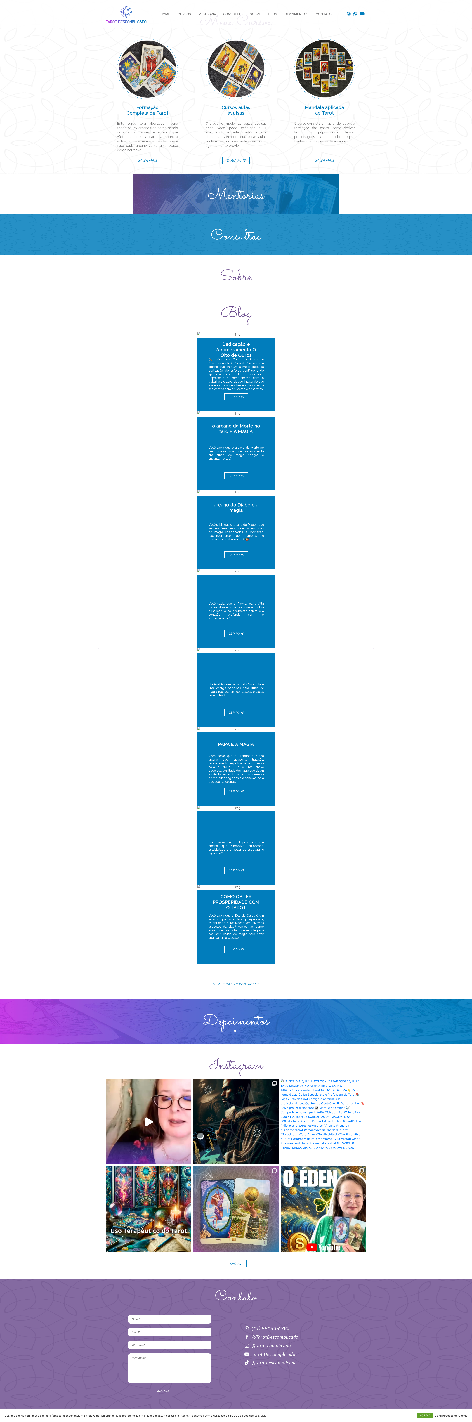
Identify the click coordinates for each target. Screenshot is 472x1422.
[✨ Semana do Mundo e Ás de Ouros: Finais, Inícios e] (323, 1209)
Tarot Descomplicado (273, 1354)
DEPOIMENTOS (296, 14)
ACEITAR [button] (425, 1415)
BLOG (272, 14)
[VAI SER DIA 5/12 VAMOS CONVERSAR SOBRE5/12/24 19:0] (323, 1121)
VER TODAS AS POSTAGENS (236, 984)
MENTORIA (207, 14)
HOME (165, 14)
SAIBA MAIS (147, 160)
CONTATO (324, 14)
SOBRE (255, 14)
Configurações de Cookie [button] (451, 1415)
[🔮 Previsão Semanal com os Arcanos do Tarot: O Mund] (236, 1209)
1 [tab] (236, 1031)
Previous (100, 648)
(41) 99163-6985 (271, 1328)
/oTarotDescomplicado (275, 1337)
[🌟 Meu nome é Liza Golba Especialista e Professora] (148, 1121)
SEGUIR (236, 1263)
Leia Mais (260, 1415)
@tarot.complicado (271, 1345)
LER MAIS (236, 397)
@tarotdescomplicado (274, 1362)
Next (372, 648)
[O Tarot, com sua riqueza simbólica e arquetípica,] (148, 1209)
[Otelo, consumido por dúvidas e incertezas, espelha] (236, 1121)
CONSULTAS (233, 14)
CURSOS (184, 14)
